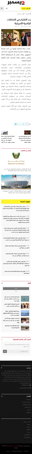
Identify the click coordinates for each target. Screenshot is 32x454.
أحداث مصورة (26, 422)
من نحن (8, 451)
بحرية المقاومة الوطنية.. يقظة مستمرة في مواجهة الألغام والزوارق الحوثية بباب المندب (11, 313)
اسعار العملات (27, 437)
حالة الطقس (27, 434)
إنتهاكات (28, 412)
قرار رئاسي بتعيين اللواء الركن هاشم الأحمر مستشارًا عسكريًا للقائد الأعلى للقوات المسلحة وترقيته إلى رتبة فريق (16, 263)
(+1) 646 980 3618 (24, 388)
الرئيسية (28, 399)
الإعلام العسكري (26, 404)
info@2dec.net (25, 385)
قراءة (16, 288)
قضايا (28, 410)
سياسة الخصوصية (17, 451)
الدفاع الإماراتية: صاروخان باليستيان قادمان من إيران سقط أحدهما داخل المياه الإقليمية (17, 169)
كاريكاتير (28, 429)
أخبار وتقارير (27, 407)
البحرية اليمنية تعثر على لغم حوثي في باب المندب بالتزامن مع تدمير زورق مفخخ (11, 299)
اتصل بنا (26, 451)
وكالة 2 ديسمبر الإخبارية (13, 446)
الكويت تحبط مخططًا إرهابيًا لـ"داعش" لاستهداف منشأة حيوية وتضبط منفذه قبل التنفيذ (17, 191)
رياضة (28, 424)
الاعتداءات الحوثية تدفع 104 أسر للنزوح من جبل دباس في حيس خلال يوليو (11, 320)
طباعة (16, 291)
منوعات (28, 427)
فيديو (28, 432)
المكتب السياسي (26, 402)
